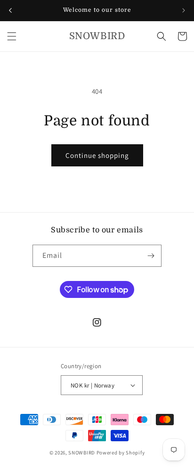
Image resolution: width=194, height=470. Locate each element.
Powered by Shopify (121, 452)
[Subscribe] (150, 256)
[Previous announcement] (10, 10)
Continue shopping (97, 155)
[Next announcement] (183, 10)
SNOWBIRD (81, 452)
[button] (11, 36)
